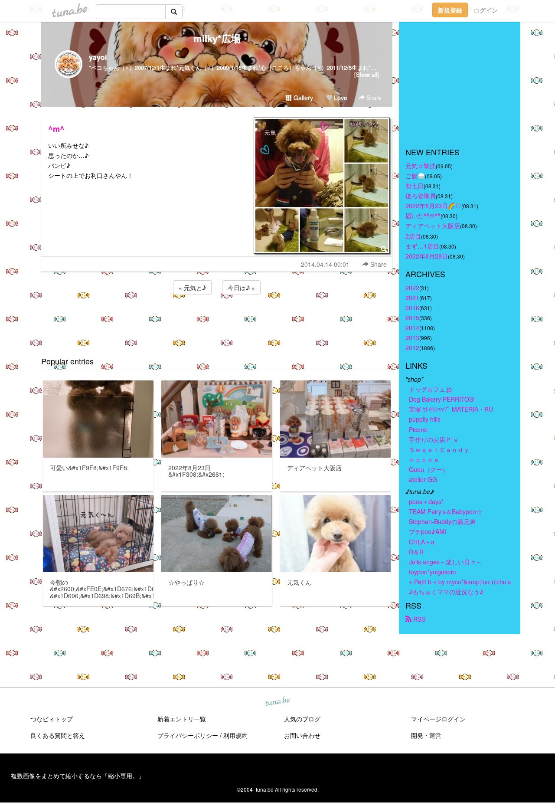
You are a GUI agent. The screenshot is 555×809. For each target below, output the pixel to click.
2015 (412, 317)
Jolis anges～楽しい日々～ (445, 561)
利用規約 (235, 735)
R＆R (416, 551)
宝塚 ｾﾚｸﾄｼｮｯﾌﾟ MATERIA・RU (451, 409)
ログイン (485, 10)
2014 (412, 327)
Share (373, 97)
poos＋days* (426, 501)
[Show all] (366, 74)
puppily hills (428, 419)
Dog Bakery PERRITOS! (442, 399)
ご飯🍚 (415, 175)
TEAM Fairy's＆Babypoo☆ (445, 511)
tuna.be (277, 702)
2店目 (413, 236)
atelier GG (423, 479)
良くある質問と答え (57, 735)
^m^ (56, 128)
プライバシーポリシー (187, 735)
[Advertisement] (216, 320)
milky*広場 (217, 38)
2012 (412, 347)
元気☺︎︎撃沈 (420, 165)
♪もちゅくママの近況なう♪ (446, 591)
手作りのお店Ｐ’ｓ (434, 439)
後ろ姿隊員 (420, 195)
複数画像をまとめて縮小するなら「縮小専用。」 (77, 775)
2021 (412, 297)
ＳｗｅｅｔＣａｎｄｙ (439, 449)
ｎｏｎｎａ (424, 459)
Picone (418, 429)
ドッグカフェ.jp (430, 389)
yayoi (98, 57)
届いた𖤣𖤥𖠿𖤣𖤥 (423, 215)
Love (339, 97)
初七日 (414, 185)
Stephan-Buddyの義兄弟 (442, 521)
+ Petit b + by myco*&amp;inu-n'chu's (460, 581)
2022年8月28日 (426, 256)
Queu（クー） (428, 469)
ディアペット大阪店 (432, 225)
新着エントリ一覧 (181, 718)
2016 (412, 307)
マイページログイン (438, 718)
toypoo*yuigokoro (433, 571)
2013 (412, 337)
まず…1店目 (422, 246)
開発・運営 (426, 735)
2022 (412, 287)
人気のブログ (302, 718)
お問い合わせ (302, 735)
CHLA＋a (421, 541)
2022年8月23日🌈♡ (433, 205)
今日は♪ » (241, 287)
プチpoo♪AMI (427, 531)
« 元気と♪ (192, 287)
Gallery (302, 97)
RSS (418, 619)
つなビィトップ (51, 718)
